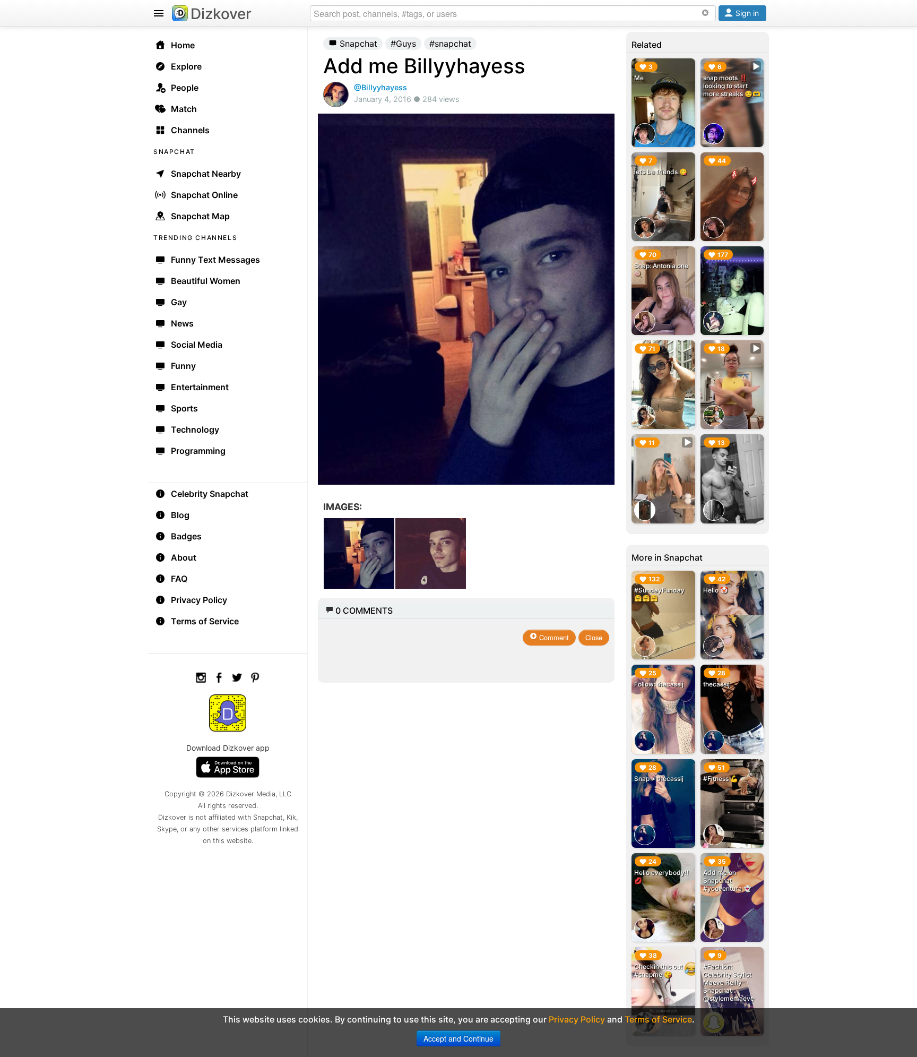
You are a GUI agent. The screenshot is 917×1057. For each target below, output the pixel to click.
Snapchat (357, 43)
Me (639, 78)
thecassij (716, 684)
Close (593, 637)
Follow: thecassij (659, 684)
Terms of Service (205, 621)
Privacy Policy (199, 600)
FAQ (179, 578)
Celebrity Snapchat (209, 493)
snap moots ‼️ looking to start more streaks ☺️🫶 (731, 86)
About (183, 557)
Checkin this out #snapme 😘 (658, 970)
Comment (553, 637)
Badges (186, 536)
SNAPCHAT (174, 152)
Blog (180, 515)
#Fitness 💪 (720, 779)
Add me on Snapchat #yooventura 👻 (727, 880)
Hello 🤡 (715, 590)
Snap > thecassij (659, 779)
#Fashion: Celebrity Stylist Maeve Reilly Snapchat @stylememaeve (728, 982)
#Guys (403, 43)
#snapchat (450, 43)
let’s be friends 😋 (660, 172)
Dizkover (221, 14)
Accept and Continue (458, 1038)
